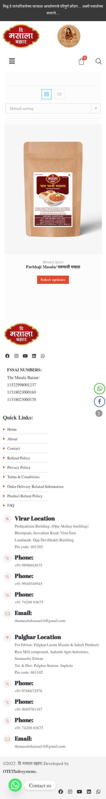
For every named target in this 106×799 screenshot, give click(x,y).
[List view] (59, 94)
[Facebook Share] (99, 401)
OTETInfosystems (19, 771)
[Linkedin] (33, 355)
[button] (12, 61)
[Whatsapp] (42, 355)
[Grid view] (47, 94)
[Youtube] (25, 355)
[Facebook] (7, 355)
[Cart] (81, 61)
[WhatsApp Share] (99, 388)
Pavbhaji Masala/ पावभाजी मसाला (53, 267)
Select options (53, 279)
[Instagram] (16, 355)
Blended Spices (53, 261)
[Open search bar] (99, 61)
